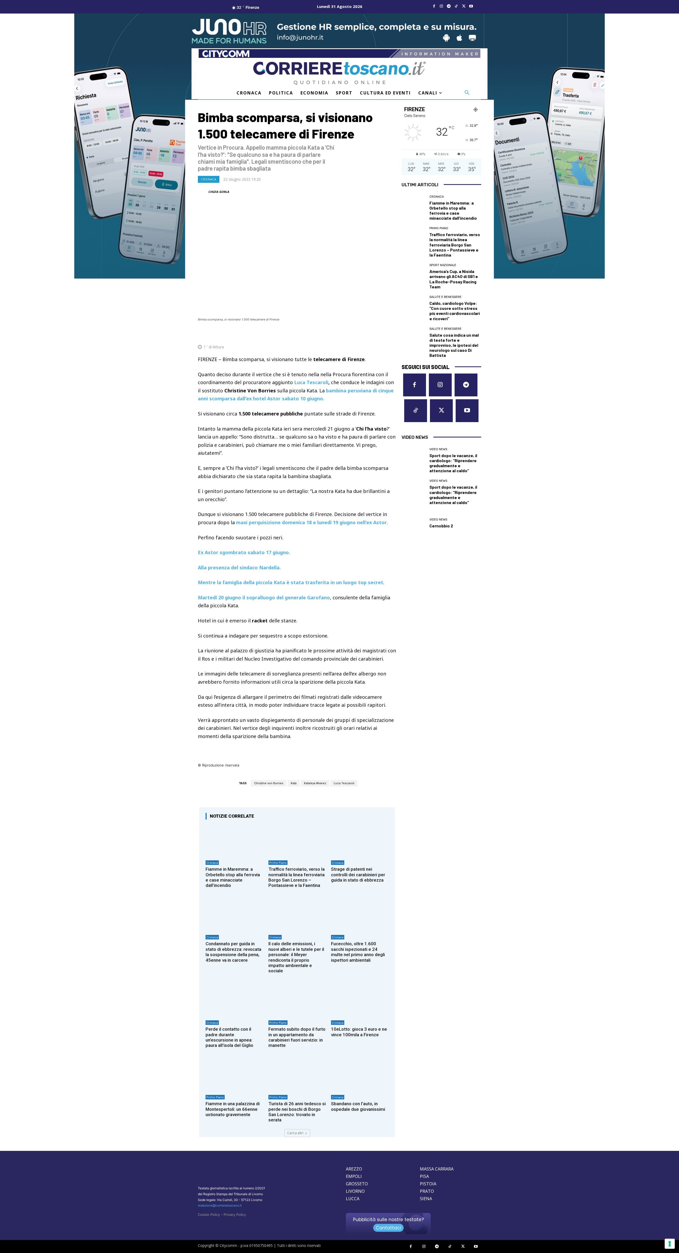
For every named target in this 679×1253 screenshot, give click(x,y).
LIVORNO (355, 1191)
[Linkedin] (378, 334)
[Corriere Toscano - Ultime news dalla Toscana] (339, 73)
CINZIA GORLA (218, 192)
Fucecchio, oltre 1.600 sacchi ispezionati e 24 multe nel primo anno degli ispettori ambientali (358, 951)
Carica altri (295, 1133)
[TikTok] (456, 6)
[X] (463, 6)
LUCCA (352, 1199)
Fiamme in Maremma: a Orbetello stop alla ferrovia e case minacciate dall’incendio (233, 877)
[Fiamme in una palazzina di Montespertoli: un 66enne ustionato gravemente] (234, 1075)
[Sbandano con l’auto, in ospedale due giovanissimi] (360, 1075)
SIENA (426, 1199)
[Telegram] (448, 6)
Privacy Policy (235, 1214)
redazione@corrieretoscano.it (220, 1205)
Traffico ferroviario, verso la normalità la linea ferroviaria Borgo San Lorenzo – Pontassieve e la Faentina (296, 877)
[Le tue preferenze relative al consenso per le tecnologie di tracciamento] (670, 1244)
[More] (390, 334)
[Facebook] (434, 6)
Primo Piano (278, 863)
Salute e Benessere (445, 297)
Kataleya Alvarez (315, 783)
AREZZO (354, 1169)
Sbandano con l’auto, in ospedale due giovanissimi (358, 1106)
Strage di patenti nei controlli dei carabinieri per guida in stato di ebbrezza (358, 874)
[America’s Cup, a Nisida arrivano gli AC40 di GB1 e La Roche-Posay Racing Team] (413, 276)
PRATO (427, 1191)
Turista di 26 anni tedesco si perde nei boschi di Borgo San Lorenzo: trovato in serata (297, 1111)
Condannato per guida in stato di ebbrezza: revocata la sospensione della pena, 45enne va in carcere (233, 951)
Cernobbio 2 (441, 525)
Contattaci (388, 1228)
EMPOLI (354, 1176)
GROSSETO (357, 1184)
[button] (467, 92)
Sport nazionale (442, 265)
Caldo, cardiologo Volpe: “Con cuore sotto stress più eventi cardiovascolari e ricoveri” (454, 311)
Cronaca (208, 179)
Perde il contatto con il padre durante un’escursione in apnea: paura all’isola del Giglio (229, 1037)
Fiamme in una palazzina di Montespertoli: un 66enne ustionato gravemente (233, 1109)
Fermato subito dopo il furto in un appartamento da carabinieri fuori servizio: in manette (296, 1037)
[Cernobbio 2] (413, 523)
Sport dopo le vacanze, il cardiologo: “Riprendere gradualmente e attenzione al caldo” (453, 463)
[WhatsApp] (366, 334)
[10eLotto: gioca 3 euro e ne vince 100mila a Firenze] (360, 1000)
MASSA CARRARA (437, 1169)
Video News (438, 449)
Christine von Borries (268, 783)
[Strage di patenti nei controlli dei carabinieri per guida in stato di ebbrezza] (360, 840)
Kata (294, 783)
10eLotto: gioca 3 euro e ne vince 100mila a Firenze (359, 1031)
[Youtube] (471, 6)
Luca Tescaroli (311, 382)
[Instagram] (441, 6)
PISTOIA (428, 1184)
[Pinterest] (354, 334)
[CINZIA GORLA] (202, 192)
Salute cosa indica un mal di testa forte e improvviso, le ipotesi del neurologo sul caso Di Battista (454, 345)
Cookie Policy (209, 1214)
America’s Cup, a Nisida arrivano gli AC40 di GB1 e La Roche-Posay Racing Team (453, 279)
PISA (424, 1176)
